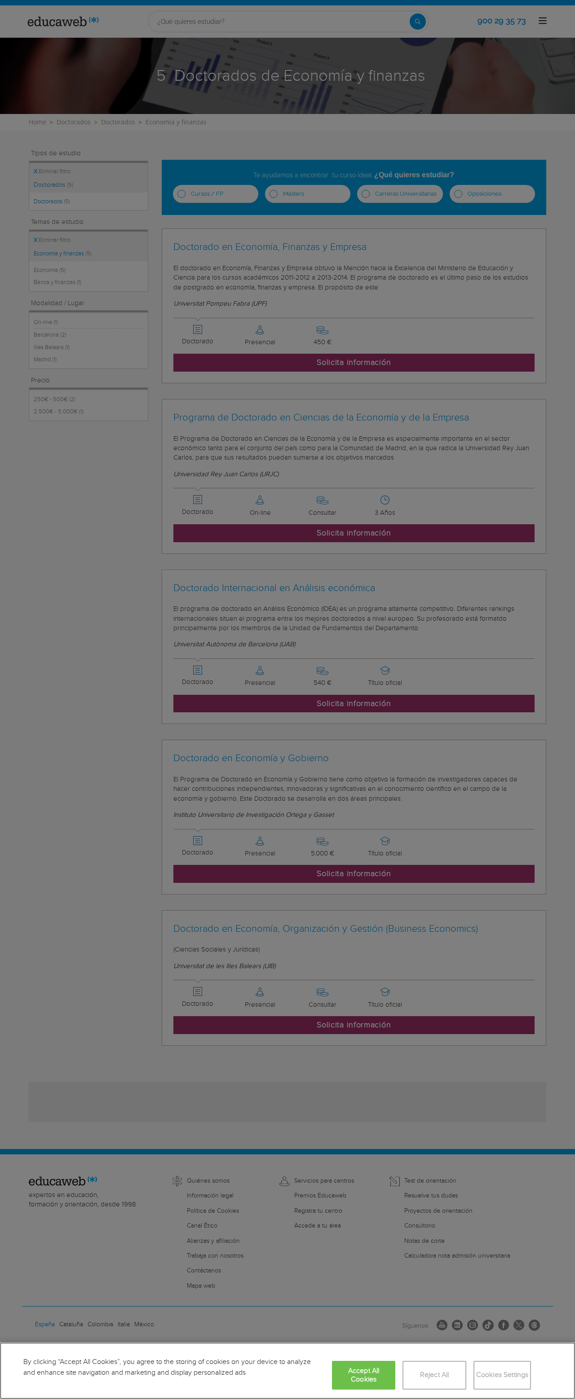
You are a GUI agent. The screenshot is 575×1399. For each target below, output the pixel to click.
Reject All (434, 1375)
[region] (287, 1370)
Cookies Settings (502, 1375)
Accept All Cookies (364, 1375)
